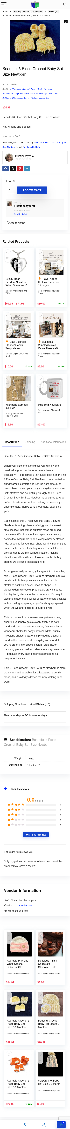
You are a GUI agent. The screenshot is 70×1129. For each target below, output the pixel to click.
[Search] (65, 4)
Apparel (25, 88)
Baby (33, 88)
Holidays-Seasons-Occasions (28, 11)
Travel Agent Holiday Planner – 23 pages (48, 282)
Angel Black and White (16, 291)
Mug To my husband (50, 404)
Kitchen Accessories (40, 98)
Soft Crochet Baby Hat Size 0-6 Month (49, 1082)
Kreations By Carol (31, 146)
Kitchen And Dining (20, 98)
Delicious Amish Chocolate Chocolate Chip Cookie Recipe (47, 965)
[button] (66, 21)
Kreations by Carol (11, 136)
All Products (15, 88)
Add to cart (32, 190)
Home (5, 11)
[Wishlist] (26, 1125)
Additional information (53, 442)
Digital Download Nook (49, 291)
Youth (39, 88)
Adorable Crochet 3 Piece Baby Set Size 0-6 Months (18, 1024)
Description (12, 442)
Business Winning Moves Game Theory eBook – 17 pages (50, 346)
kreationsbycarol (24, 206)
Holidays (53, 11)
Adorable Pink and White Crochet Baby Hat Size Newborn (17, 965)
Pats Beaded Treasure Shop (15, 414)
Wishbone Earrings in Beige (17, 406)
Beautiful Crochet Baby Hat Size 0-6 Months (48, 1024)
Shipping (30, 442)
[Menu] (4, 4)
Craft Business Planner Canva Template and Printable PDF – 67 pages (17, 348)
